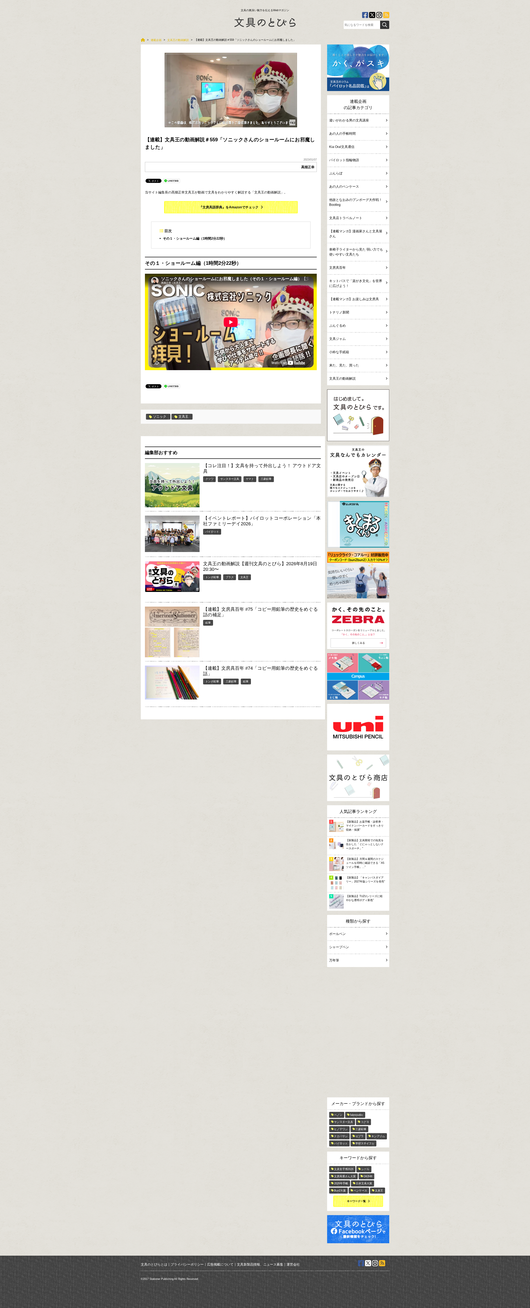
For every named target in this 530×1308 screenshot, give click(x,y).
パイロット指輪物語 (344, 160)
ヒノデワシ (341, 1129)
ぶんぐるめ (337, 325)
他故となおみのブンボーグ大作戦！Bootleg (355, 202)
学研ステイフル (364, 1143)
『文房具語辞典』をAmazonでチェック (229, 207)
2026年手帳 (341, 1183)
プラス (230, 577)
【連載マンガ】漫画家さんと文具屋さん (355, 233)
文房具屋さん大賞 (345, 1176)
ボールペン (337, 934)
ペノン (338, 1114)
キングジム (378, 1136)
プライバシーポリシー (187, 1264)
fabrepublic (356, 1114)
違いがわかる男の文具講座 (349, 120)
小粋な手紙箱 (339, 352)
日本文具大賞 (364, 1183)
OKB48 (368, 1176)
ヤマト (250, 478)
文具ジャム (337, 339)
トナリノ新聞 (339, 312)
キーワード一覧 (356, 1201)
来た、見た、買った (344, 365)
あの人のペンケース (344, 186)
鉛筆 (208, 622)
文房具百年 (337, 267)
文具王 (183, 416)
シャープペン (339, 947)
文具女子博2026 (343, 1169)
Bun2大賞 (340, 1190)
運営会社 (293, 1264)
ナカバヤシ (341, 1136)
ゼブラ (359, 1136)
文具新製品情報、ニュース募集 (260, 1264)
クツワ (209, 478)
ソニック (159, 416)
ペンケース (360, 1190)
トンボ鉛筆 (212, 577)
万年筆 (334, 960)
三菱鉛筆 (266, 478)
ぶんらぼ (335, 173)
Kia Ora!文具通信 (341, 147)
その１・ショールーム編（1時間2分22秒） (195, 238)
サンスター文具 (229, 478)
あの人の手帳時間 (342, 133)
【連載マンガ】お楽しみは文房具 (354, 299)
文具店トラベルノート (345, 218)
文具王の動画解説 (342, 378)
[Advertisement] (358, 1033)
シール (365, 1169)
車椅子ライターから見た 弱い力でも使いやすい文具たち (356, 252)
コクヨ (365, 1121)
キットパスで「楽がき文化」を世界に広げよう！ (355, 283)
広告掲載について (220, 1264)
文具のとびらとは (154, 1264)
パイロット (212, 531)
